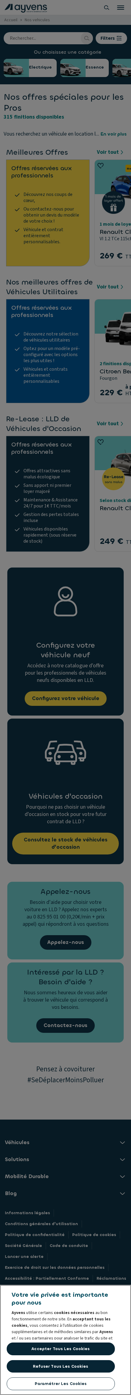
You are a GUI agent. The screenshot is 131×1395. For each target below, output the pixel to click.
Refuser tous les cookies (60, 1366)
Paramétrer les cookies (61, 1383)
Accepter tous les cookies (60, 1348)
